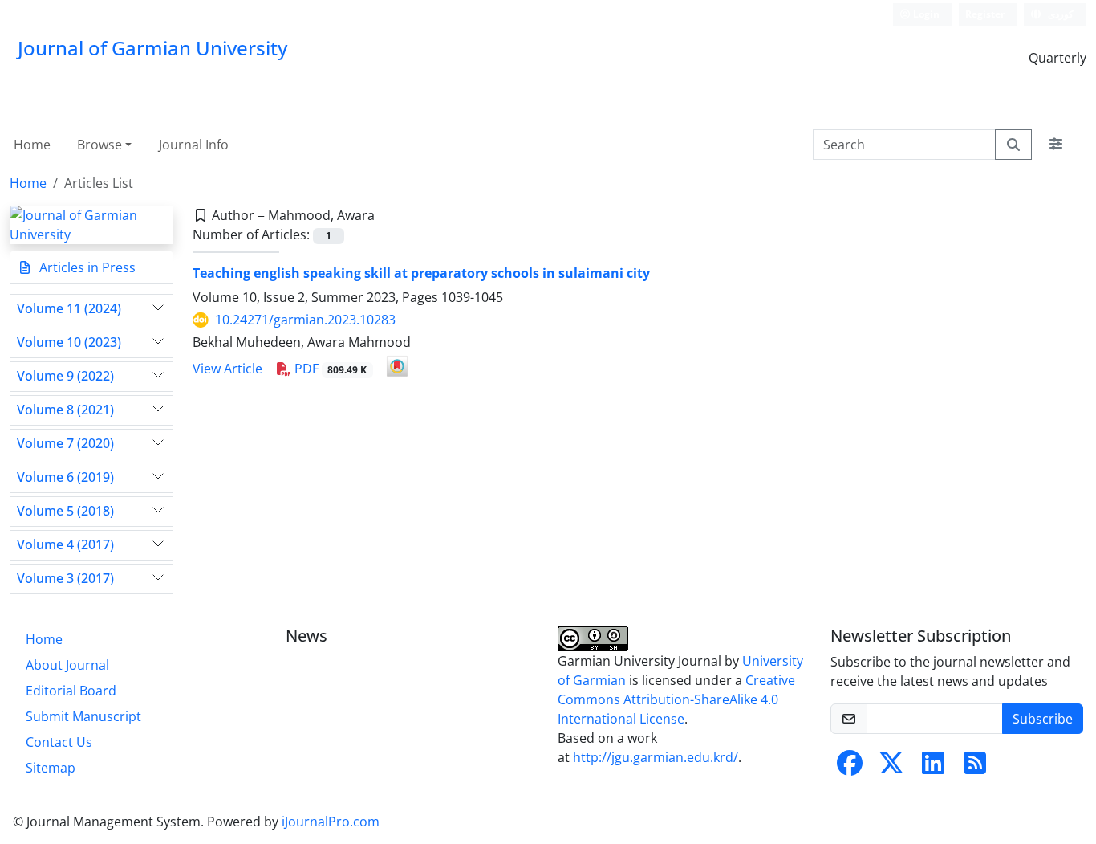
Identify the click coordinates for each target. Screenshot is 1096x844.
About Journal (67, 665)
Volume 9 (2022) (65, 376)
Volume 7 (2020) (65, 443)
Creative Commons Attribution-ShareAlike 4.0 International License (676, 699)
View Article (227, 368)
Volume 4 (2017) (65, 544)
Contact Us (59, 742)
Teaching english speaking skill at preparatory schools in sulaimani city (421, 273)
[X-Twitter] (891, 768)
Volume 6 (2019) (65, 477)
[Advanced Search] (1056, 144)
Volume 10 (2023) (69, 342)
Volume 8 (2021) (65, 410)
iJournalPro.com (331, 821)
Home (32, 144)
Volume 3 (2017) (65, 578)
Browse (99, 144)
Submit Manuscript (83, 716)
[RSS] (975, 768)
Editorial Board (71, 690)
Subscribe (1043, 719)
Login (925, 14)
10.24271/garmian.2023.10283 (305, 319)
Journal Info (194, 144)
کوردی (1059, 14)
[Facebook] (849, 768)
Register (985, 14)
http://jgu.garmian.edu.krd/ (655, 757)
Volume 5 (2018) (65, 511)
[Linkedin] (933, 768)
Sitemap (50, 768)
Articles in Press (86, 267)
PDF (329, 368)
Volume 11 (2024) (69, 308)
